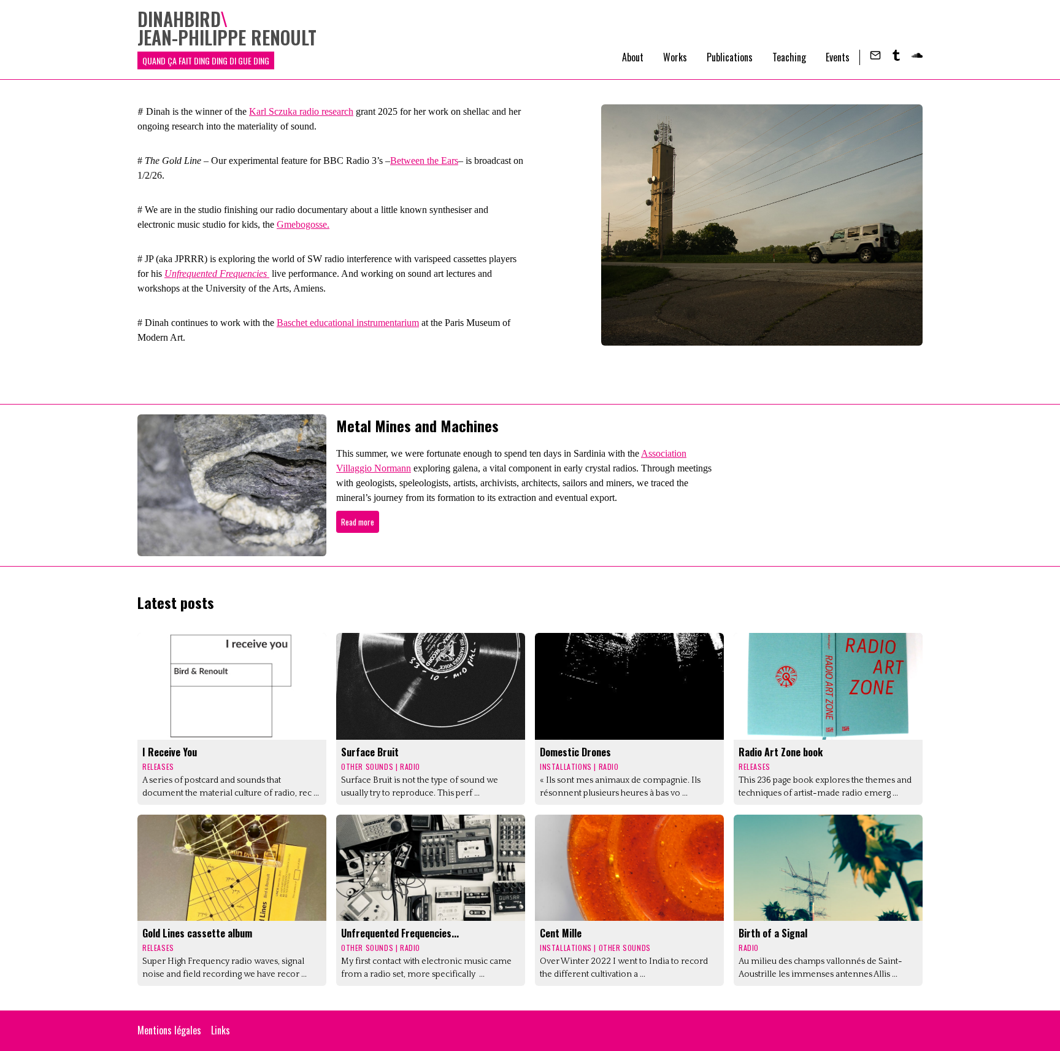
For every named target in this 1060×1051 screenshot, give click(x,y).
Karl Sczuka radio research (301, 111)
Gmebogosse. (303, 224)
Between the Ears (424, 160)
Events (838, 57)
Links (220, 1030)
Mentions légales (169, 1030)
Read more (357, 522)
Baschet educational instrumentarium (348, 322)
